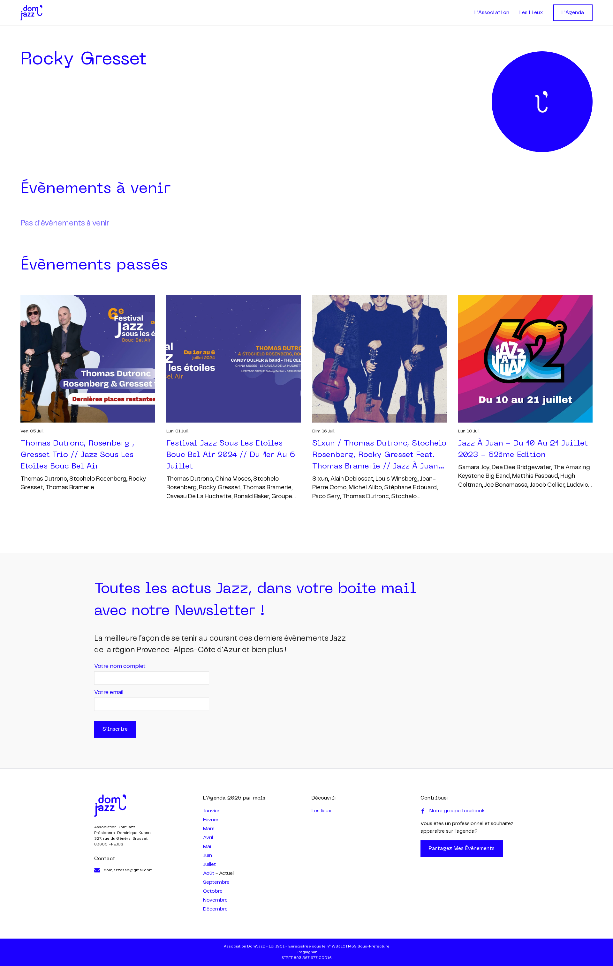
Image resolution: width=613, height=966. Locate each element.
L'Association (491, 12)
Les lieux (321, 810)
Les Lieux (531, 12)
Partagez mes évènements (462, 848)
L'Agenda (573, 12)
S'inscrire (115, 729)
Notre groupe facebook (457, 810)
